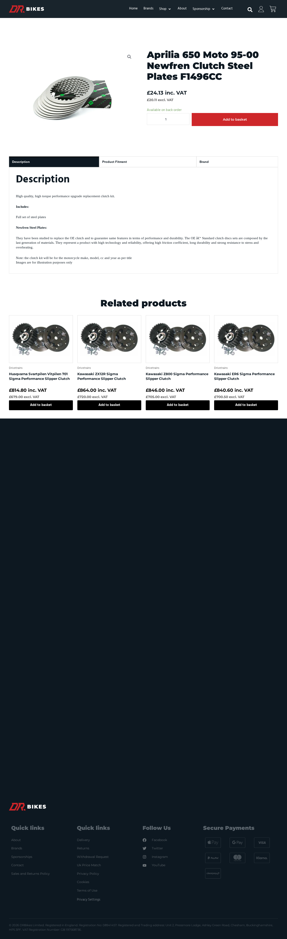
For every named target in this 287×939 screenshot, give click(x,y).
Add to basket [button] (41, 405)
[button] (165, 9)
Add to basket (235, 119)
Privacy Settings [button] (88, 899)
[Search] (247, 8)
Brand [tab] (204, 162)
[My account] (261, 9)
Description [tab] (21, 162)
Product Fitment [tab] (114, 162)
